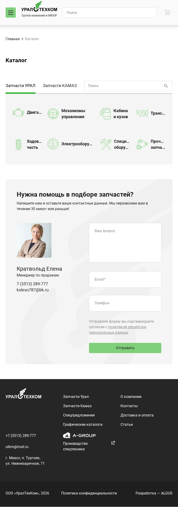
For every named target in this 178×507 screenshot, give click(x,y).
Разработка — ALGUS (154, 493)
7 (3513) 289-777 (32, 283)
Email (100, 279)
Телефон (102, 303)
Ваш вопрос (105, 231)
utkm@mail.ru (17, 447)
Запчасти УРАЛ (20, 85)
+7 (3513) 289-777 (21, 435)
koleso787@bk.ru (33, 289)
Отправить (125, 348)
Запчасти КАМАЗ (60, 85)
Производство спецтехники (75, 446)
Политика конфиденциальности (89, 493)
